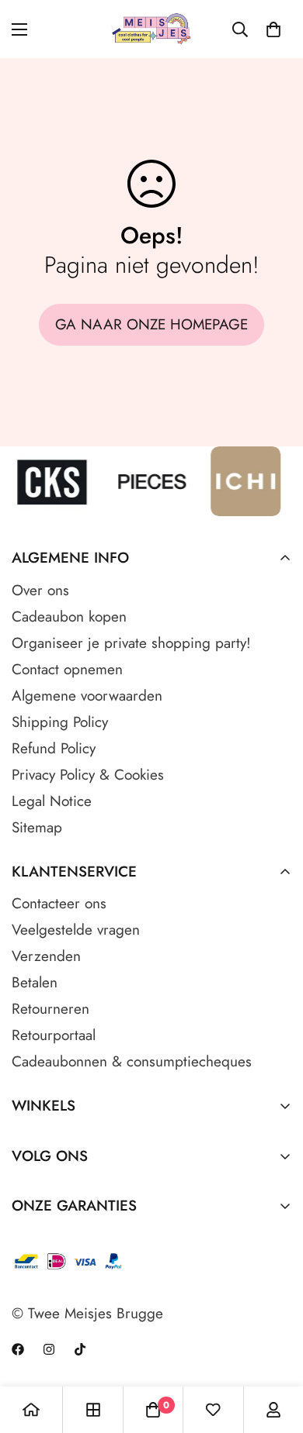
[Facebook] (18, 1349)
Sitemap (37, 827)
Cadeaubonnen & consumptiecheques (132, 1061)
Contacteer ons (59, 903)
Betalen (34, 982)
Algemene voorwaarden (87, 695)
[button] (273, 29)
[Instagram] (49, 1349)
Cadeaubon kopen (69, 616)
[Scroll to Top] (275, 1350)
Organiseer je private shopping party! (131, 642)
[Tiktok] (80, 1349)
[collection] (93, 1409)
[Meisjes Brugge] (152, 29)
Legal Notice (52, 801)
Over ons (40, 590)
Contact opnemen (67, 669)
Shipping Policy (60, 721)
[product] (31, 1409)
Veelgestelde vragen (76, 929)
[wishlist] (213, 1409)
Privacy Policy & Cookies (88, 774)
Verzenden (46, 956)
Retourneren (50, 1008)
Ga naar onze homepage (151, 324)
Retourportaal (54, 1035)
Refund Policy (54, 748)
